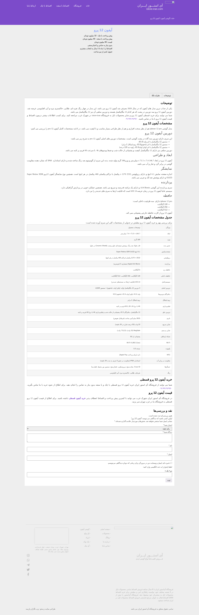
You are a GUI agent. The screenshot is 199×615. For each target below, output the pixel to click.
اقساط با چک (46, 6)
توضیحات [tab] (167, 96)
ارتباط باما (31, 6)
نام (170, 446)
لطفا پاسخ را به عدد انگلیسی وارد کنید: (157, 467)
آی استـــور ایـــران (150, 7)
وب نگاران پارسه (32, 609)
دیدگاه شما (167, 432)
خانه (88, 6)
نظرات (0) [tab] (156, 96)
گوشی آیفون (165, 18)
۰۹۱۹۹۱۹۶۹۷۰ (131, 119)
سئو (41, 609)
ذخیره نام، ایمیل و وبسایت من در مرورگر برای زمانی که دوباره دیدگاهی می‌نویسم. (139, 463)
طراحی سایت (50, 609)
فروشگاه (77, 6)
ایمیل (169, 454)
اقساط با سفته (62, 6)
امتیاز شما (167, 425)
